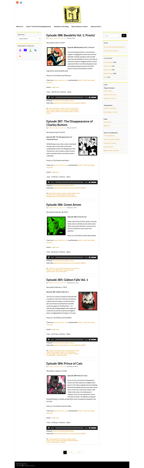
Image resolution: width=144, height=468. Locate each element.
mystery (57, 111)
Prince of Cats (51, 440)
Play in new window (59, 100)
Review (48, 113)
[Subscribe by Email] (35, 50)
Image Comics (55, 353)
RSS (84, 103)
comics (72, 108)
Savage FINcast (108, 147)
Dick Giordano (65, 268)
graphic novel (60, 110)
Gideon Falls (50, 352)
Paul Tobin (64, 111)
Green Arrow (75, 268)
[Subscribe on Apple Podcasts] (20, 50)
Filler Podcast (108, 66)
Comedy (58, 193)
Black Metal (52, 193)
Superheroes (50, 271)
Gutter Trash (63, 38)
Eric (49, 38)
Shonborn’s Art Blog (61, 26)
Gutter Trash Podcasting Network (38, 26)
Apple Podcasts (59, 103)
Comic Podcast (55, 38)
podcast (70, 111)
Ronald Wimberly (72, 440)
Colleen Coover (65, 108)
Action (51, 108)
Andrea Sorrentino (55, 350)
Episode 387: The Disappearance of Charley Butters (69, 122)
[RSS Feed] (17, 2)
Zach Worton (72, 196)
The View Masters (109, 135)
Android (79, 103)
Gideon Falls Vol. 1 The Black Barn (65, 352)
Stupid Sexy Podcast (110, 143)
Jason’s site (57, 80)
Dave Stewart (70, 350)
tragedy (62, 442)
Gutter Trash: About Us (111, 50)
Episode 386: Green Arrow (63, 204)
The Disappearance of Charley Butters (60, 195)
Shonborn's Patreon (110, 98)
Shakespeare (56, 442)
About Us (19, 26)
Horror (48, 353)
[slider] (94, 97)
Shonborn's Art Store (110, 94)
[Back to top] (139, 463)
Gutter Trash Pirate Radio (112, 139)
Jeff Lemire (64, 353)
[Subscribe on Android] (30, 50)
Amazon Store (96, 26)
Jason (57, 87)
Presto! (76, 111)
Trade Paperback (61, 355)
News (105, 77)
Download (70, 100)
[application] (72, 97)
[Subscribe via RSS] (20, 56)
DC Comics (57, 268)
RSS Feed (106, 125)
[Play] (49, 97)
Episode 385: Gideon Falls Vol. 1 (67, 279)
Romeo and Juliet (61, 440)
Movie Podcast (108, 73)
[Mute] (90, 97)
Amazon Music (71, 103)
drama (69, 193)
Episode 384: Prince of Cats (64, 363)
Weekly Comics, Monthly (111, 150)
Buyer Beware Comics (80, 26)
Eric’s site (65, 80)
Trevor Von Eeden (61, 271)
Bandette (56, 108)
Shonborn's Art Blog (110, 108)
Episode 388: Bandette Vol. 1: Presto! (70, 35)
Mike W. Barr (59, 270)
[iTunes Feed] (21, 2)
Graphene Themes (30, 465)
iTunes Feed (107, 122)
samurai (48, 442)
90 (78, 452)
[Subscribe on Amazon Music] (25, 50)
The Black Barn (51, 355)
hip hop (64, 439)
